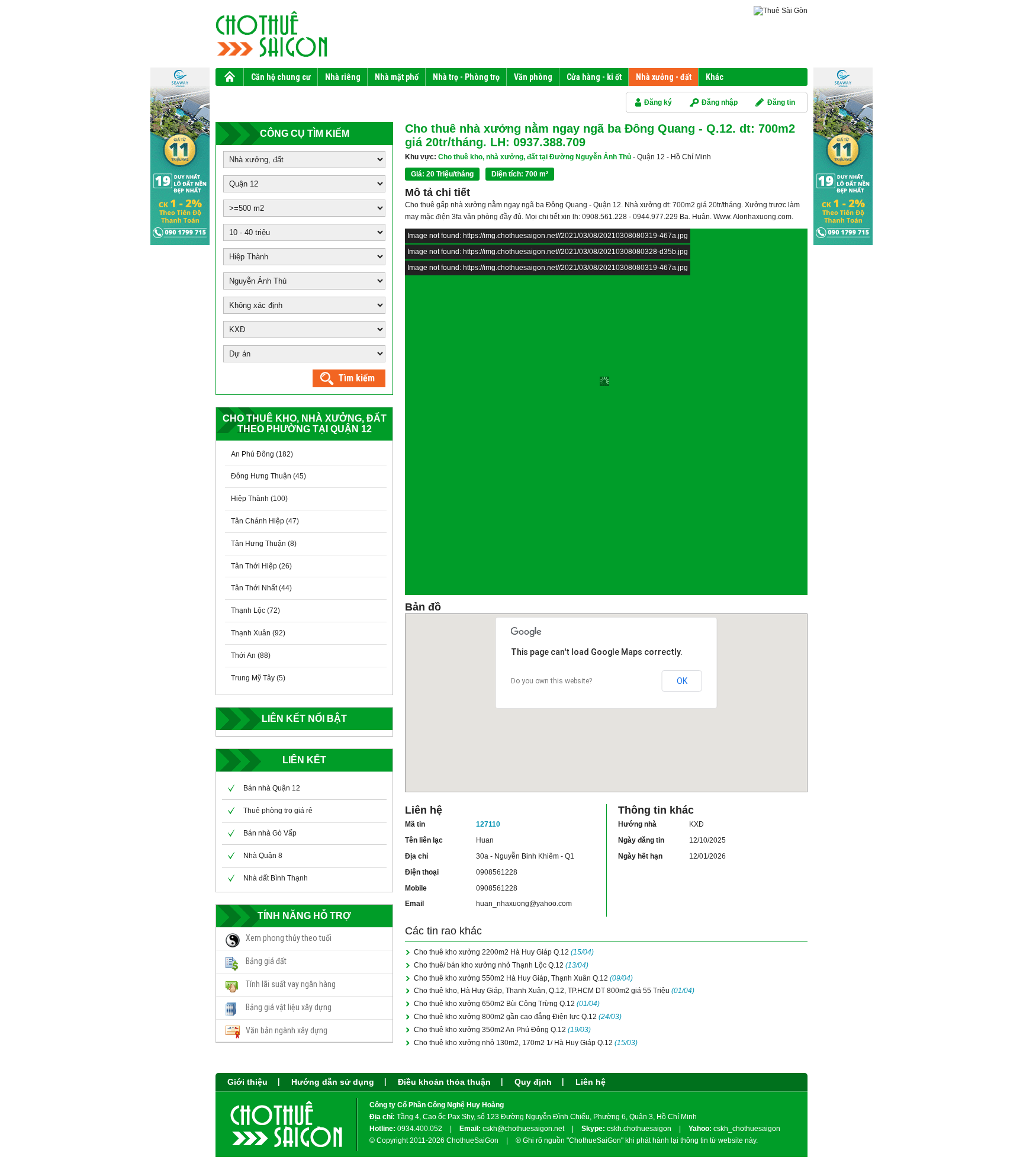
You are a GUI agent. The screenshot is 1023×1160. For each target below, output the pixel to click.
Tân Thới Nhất (254, 588)
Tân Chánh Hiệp (257, 521)
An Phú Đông (252, 454)
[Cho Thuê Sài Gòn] (286, 1146)
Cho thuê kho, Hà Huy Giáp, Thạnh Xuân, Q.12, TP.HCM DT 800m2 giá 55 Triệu (554, 991)
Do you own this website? (551, 681)
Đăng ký (658, 102)
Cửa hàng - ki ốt (594, 77)
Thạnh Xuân (251, 633)
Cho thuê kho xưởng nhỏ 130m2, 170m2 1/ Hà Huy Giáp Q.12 (526, 1043)
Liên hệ (590, 1082)
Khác (714, 77)
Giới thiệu (247, 1082)
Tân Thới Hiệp (254, 566)
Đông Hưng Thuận (261, 476)
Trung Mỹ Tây (253, 678)
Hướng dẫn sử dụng (332, 1082)
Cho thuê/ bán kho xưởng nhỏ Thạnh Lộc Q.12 (501, 965)
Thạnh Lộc (248, 610)
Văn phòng (533, 77)
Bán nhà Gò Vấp (270, 833)
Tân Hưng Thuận (258, 543)
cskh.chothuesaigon (640, 1128)
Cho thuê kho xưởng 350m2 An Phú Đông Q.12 (502, 1030)
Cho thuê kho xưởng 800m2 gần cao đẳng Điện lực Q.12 (518, 1017)
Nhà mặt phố (397, 77)
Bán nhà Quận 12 (271, 788)
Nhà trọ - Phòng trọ (466, 77)
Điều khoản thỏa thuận (444, 1082)
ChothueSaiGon (472, 1140)
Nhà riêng (343, 77)
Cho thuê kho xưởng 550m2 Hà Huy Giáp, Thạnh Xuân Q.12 (523, 978)
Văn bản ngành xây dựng (286, 1030)
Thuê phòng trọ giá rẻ (278, 810)
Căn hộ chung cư (281, 77)
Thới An (243, 655)
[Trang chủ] (230, 78)
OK (682, 681)
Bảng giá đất (266, 961)
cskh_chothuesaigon (746, 1128)
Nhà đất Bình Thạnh (275, 878)
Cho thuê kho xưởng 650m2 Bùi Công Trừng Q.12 (507, 1004)
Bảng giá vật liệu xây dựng (289, 1007)
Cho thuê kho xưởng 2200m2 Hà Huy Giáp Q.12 (504, 952)
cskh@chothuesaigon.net (523, 1128)
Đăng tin (781, 102)
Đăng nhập (720, 102)
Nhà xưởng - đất (663, 77)
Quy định (533, 1082)
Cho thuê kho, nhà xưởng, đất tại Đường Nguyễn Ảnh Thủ (518, 157)
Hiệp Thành (250, 498)
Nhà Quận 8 (262, 855)
